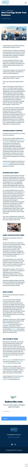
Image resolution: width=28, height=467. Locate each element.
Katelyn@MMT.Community (14, 434)
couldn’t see (14, 329)
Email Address (6, 411)
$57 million (5, 164)
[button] (25, 2)
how (23, 86)
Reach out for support (14, 437)
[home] (5, 3)
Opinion (3, 10)
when (6, 88)
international (6, 163)
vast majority (8, 359)
